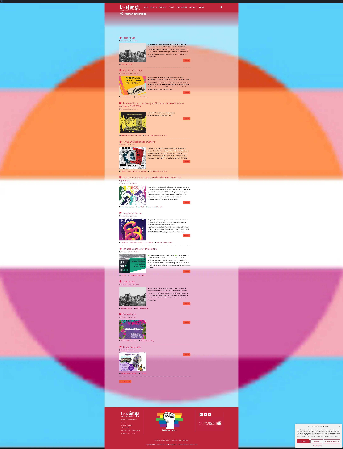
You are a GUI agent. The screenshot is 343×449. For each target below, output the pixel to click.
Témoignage (142, 171)
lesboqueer (149, 207)
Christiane (134, 40)
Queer (170, 242)
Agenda (154, 7)
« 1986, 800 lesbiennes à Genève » (139, 141)
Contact (192, 7)
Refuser (317, 441)
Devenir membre (172, 440)
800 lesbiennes (157, 171)
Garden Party (129, 314)
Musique (130, 341)
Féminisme (128, 135)
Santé (126, 97)
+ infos (186, 60)
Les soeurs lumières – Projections (139, 249)
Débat (123, 64)
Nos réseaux (182, 7)
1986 (151, 171)
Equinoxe (143, 373)
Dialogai (143, 341)
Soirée (151, 242)
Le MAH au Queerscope (142, 308)
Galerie (201, 7)
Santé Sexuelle (158, 207)
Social (130, 97)
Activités (162, 7)
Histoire (134, 135)
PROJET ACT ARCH (132, 70)
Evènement (128, 64)
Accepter (303, 441)
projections (132, 275)
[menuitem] (1, 1)
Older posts (125, 382)
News (146, 7)
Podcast (164, 171)
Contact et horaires (160, 440)
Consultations (142, 207)
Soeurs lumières (141, 275)
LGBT (143, 242)
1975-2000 (147, 135)
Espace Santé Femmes (142, 97)
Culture (123, 171)
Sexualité (131, 207)
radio (165, 135)
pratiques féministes (157, 135)
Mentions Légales (317, 445)
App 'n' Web (174, 445)
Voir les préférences (332, 441)
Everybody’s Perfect (132, 213)
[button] (339, 426)
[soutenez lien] (169, 419)
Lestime (171, 7)
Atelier (123, 135)
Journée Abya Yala (131, 347)
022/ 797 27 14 (125, 430)
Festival (139, 242)
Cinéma (123, 275)
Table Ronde (128, 37)
